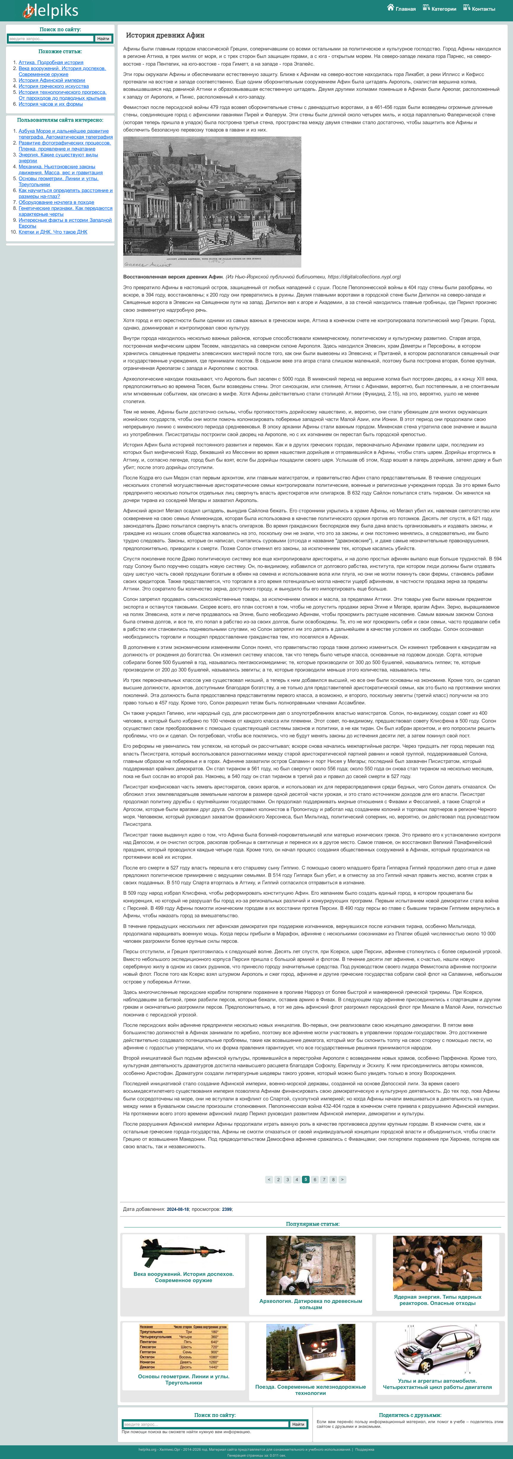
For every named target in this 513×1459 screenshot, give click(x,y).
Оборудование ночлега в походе (56, 202)
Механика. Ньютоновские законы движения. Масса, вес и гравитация (61, 169)
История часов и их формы (51, 104)
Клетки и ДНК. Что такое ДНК (53, 232)
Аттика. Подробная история (51, 62)
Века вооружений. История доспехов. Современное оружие (62, 71)
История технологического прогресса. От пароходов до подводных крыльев (63, 95)
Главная (406, 9)
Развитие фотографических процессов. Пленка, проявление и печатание (65, 146)
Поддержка (364, 1449)
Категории (444, 9)
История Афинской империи (52, 80)
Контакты (483, 9)
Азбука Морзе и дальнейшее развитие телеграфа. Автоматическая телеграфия (66, 134)
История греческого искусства (54, 86)
